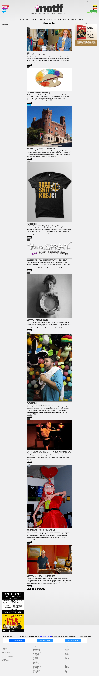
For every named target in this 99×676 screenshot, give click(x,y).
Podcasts (57, 20)
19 (41, 588)
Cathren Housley (37, 652)
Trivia (66, 671)
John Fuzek (35, 658)
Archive (84, 2)
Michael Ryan (36, 663)
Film (66, 657)
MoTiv (66, 672)
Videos (48, 20)
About (3, 651)
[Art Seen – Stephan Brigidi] (49, 318)
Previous (29, 588)
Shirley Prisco (36, 670)
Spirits (94, 9)
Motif (49, 8)
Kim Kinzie (35, 659)
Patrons (65, 2)
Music (4, 10)
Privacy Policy (5, 660)
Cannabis (93, 11)
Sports (66, 668)
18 (39, 588)
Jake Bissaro (36, 654)
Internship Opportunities (7, 656)
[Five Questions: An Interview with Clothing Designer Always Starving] (49, 222)
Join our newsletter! (56, 2)
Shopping (67, 667)
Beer (95, 8)
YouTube (94, 2)
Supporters (4, 659)
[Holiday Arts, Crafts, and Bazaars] (49, 146)
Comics (73, 20)
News (4, 12)
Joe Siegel (35, 657)
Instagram (4, 646)
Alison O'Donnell (37, 649)
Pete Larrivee (36, 665)
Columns (40, 20)
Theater (5, 7)
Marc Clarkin (36, 662)
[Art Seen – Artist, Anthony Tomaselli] (49, 574)
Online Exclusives (24, 20)
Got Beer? (67, 661)
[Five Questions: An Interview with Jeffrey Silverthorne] (49, 401)
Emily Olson (36, 653)
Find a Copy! (71, 2)
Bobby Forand (36, 650)
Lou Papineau (36, 661)
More (80, 20)
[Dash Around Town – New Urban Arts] (49, 527)
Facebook (4, 648)
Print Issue (78, 2)
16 (35, 588)
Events (65, 20)
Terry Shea (35, 672)
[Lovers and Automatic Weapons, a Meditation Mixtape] (49, 449)
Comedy (66, 650)
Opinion (4, 9)
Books (66, 648)
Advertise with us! (6, 652)
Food (95, 6)
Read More (29, 64)
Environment (92, 12)
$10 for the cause (45, 640)
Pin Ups (66, 666)
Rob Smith (35, 667)
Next (44, 588)
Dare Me (67, 654)
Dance (66, 653)
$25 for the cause (73, 640)
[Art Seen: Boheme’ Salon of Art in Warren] (49, 51)
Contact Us (4, 655)
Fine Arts (5, 6)
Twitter (3, 649)
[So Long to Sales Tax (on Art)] (49, 90)
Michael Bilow (36, 674)
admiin (34, 648)
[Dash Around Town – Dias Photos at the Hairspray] (49, 258)
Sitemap (4, 657)
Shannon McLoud (37, 668)
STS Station (36, 671)
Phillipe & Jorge (37, 666)
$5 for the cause (17, 640)
